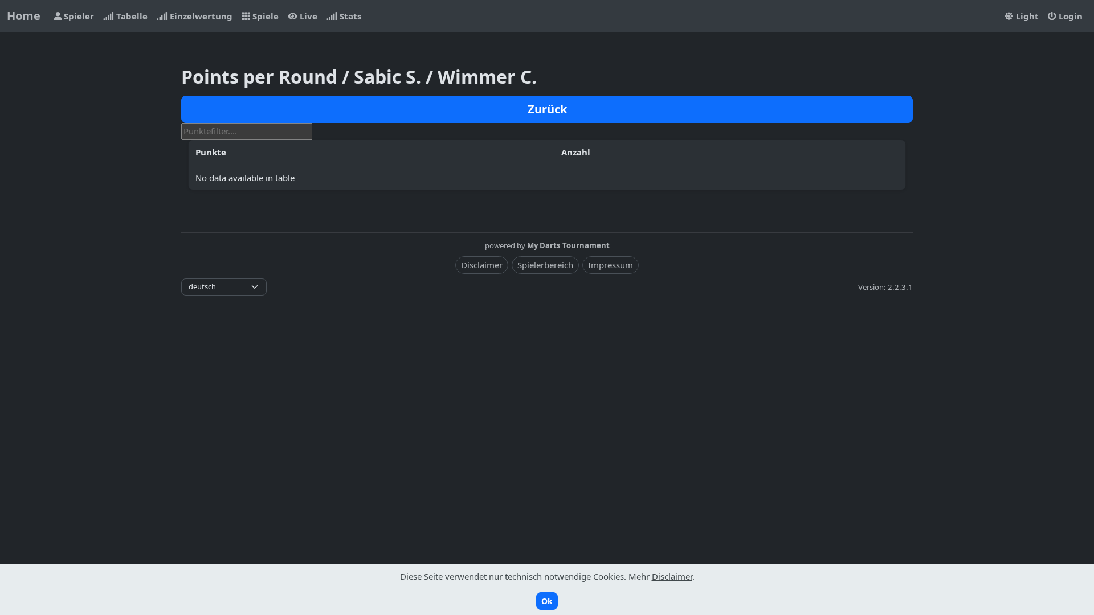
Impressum (610, 264)
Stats (349, 16)
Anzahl (575, 152)
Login (1069, 16)
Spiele (264, 16)
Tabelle (131, 16)
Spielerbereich (545, 264)
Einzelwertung (200, 16)
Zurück (547, 109)
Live (307, 16)
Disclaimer (482, 264)
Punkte (210, 152)
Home (23, 15)
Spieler (78, 16)
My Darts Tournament (568, 245)
